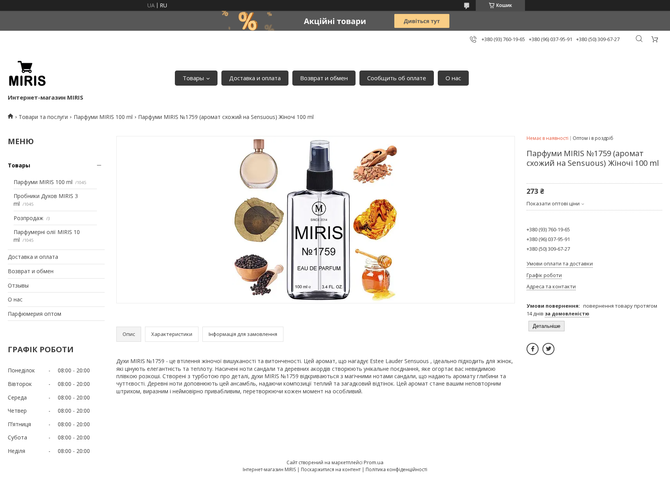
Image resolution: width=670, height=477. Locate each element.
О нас (453, 78)
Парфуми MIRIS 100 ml (103, 117)
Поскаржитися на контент (331, 469)
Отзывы (18, 285)
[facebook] (533, 349)
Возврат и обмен (324, 78)
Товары (193, 78)
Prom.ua (373, 462)
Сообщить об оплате (396, 78)
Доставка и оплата (255, 78)
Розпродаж (28, 218)
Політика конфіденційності (396, 469)
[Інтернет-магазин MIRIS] (27, 74)
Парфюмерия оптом (34, 313)
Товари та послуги (43, 117)
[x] (548, 349)
